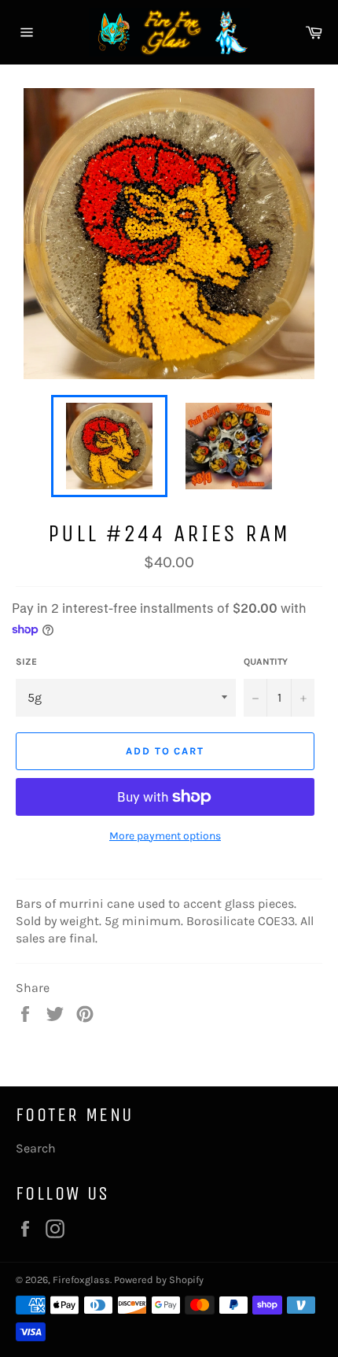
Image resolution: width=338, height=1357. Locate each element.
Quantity (266, 661)
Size (26, 661)
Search (36, 1148)
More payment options (165, 836)
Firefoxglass (81, 1279)
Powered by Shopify (159, 1279)
